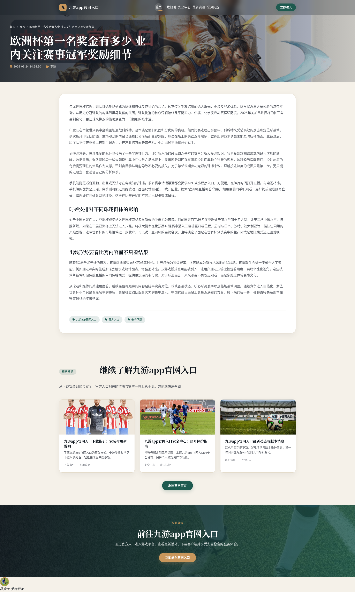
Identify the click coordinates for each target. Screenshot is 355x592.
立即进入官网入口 (177, 557)
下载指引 (170, 7)
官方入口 (113, 319)
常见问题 (213, 7)
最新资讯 (198, 7)
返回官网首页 (177, 485)
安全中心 (184, 7)
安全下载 (136, 319)
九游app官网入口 (86, 319)
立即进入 (286, 7)
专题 (22, 26)
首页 (158, 7)
